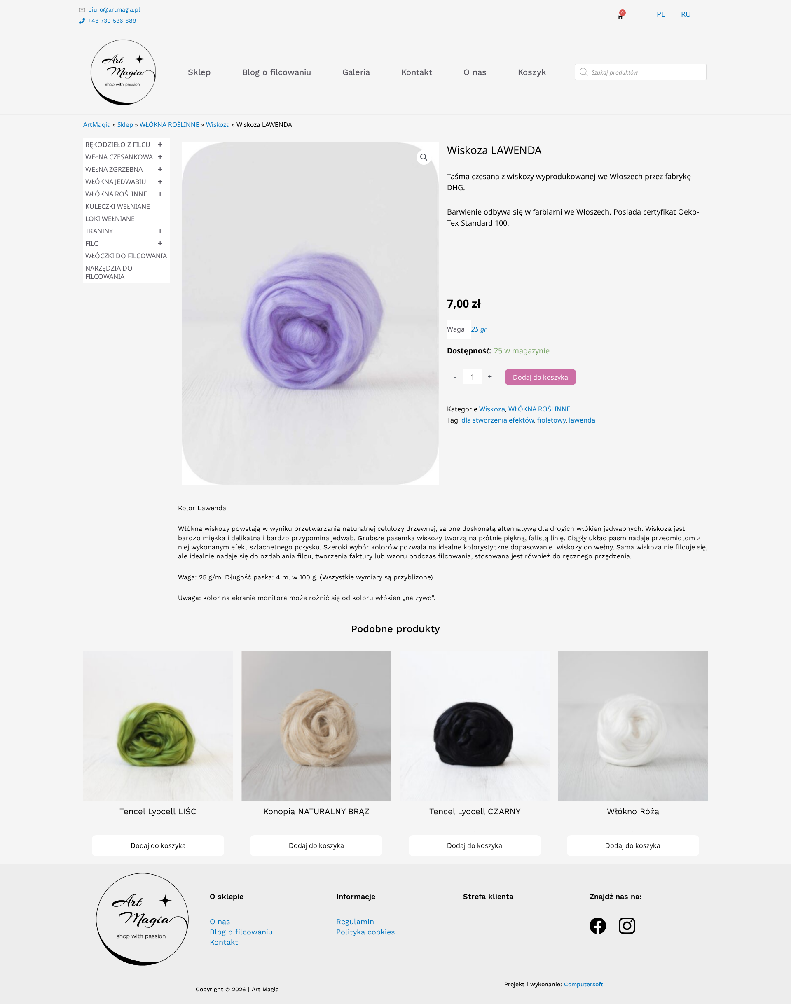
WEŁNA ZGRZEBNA (124, 169)
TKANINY (124, 230)
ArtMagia (97, 124)
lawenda (582, 420)
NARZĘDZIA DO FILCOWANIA (109, 272)
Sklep (199, 72)
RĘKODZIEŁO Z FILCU (124, 144)
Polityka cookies (365, 932)
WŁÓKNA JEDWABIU (124, 181)
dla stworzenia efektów (497, 420)
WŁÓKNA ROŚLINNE (169, 124)
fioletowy (551, 420)
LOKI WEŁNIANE (110, 218)
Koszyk (532, 72)
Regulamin (355, 922)
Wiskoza (218, 124)
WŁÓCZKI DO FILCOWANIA (126, 255)
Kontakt (416, 72)
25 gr (479, 329)
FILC (124, 243)
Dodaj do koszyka (540, 377)
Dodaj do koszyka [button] (158, 845)
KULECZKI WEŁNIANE (117, 206)
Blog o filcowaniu (276, 72)
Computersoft (583, 984)
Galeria (356, 72)
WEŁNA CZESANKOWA (124, 156)
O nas (475, 72)
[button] (424, 157)
